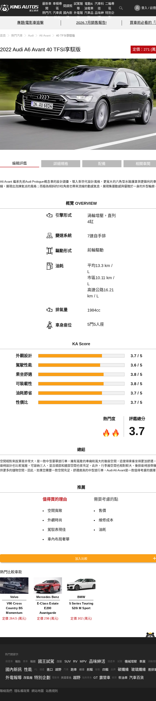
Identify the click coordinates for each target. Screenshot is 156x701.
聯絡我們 (6, 690)
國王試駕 (46, 661)
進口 (50, 669)
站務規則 (52, 690)
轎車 (81, 669)
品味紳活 (99, 15)
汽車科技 (99, 6)
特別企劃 (109, 15)
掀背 (114, 677)
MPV (83, 661)
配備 (101, 164)
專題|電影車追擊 (30, 23)
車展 (142, 661)
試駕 (119, 661)
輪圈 (33, 661)
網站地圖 (37, 690)
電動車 (55, 677)
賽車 (25, 661)
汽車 (66, 669)
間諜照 (67, 6)
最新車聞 (46, 6)
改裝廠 (27, 677)
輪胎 (18, 661)
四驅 (105, 669)
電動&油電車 (88, 6)
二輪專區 (109, 6)
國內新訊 (67, 15)
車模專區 (57, 6)
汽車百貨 (136, 678)
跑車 (74, 669)
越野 (58, 669)
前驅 (90, 669)
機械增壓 (131, 661)
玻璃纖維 (138, 670)
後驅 (97, 669)
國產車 (111, 661)
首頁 (3, 35)
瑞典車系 (87, 677)
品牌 (113, 669)
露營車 (104, 678)
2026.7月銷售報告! (91, 23)
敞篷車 (9, 661)
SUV (67, 661)
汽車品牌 (88, 15)
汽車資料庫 (57, 15)
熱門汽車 (46, 15)
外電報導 (78, 15)
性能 (28, 669)
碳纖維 (123, 670)
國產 (42, 669)
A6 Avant (45, 35)
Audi (31, 35)
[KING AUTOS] (19, 8)
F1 (36, 669)
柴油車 (123, 677)
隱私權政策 (21, 690)
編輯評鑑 (19, 163)
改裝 (59, 661)
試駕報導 (78, 6)
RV (75, 661)
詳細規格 (60, 164)
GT (95, 677)
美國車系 (66, 677)
